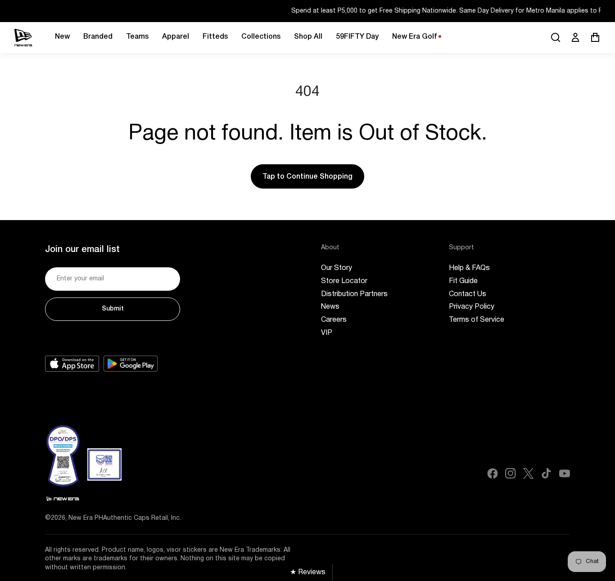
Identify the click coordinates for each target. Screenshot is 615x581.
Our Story (336, 268)
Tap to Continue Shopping (307, 177)
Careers (334, 320)
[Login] (575, 37)
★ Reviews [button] (308, 572)
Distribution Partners (354, 294)
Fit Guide (463, 281)
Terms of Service (476, 320)
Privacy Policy (471, 307)
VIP (326, 333)
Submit (113, 309)
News (330, 307)
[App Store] (72, 364)
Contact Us (467, 294)
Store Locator (344, 281)
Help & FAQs (469, 268)
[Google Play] (131, 364)
